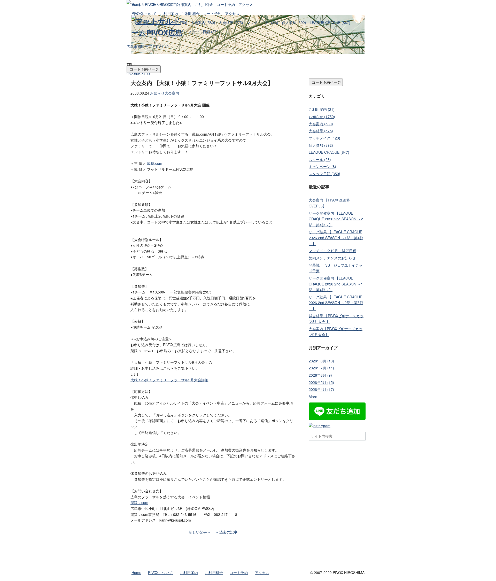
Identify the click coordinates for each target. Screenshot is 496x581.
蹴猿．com (139, 502)
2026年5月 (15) (321, 382)
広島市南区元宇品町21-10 (148, 46)
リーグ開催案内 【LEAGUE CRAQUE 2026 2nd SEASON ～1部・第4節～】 (336, 283)
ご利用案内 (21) (144, 22)
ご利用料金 (191, 13)
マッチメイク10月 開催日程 (332, 250)
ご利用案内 (169, 13)
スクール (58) (142, 31)
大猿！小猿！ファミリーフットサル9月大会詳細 (169, 379)
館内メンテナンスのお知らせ (332, 257)
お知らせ (157, 93)
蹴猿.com (154, 163)
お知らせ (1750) (174, 22)
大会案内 (172, 93)
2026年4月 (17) (321, 389)
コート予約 (212, 13)
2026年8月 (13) (321, 360)
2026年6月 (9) (320, 375)
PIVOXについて (143, 13)
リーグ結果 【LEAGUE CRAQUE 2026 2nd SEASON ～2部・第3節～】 (336, 302)
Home (136, 4)
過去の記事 (228, 531)
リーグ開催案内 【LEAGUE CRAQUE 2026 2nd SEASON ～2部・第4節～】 (336, 219)
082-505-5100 (138, 73)
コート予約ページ (326, 82)
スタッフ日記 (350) (204, 31)
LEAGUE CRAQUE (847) (330, 22)
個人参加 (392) (294, 22)
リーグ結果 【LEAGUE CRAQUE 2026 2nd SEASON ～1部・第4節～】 (336, 237)
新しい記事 (198, 531)
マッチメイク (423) (262, 22)
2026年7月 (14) (321, 367)
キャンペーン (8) (171, 31)
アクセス (232, 13)
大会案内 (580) (203, 22)
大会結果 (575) (231, 22)
